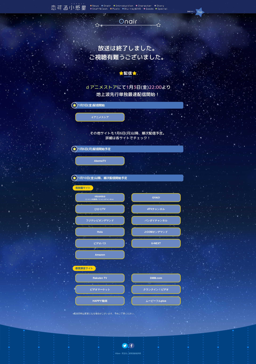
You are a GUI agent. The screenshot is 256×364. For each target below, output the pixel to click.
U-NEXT (156, 243)
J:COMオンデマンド (156, 232)
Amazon (100, 254)
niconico (100, 197)
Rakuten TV (100, 278)
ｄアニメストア (100, 117)
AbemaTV (100, 161)
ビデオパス (100, 243)
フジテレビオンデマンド (100, 220)
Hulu (100, 232)
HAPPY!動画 (100, 301)
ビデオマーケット (100, 289)
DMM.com (156, 278)
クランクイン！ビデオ (156, 289)
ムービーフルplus (156, 301)
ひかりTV (100, 209)
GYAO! (156, 197)
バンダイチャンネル (156, 220)
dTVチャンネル (156, 209)
